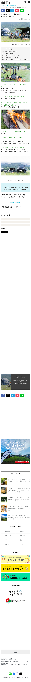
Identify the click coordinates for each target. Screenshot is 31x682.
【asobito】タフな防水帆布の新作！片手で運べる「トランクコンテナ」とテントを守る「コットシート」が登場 (19, 490)
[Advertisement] (15, 304)
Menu (28, 1)
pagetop (15, 652)
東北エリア (23, 531)
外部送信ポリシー (5, 664)
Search (25, 1)
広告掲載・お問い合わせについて (8, 659)
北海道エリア (8, 531)
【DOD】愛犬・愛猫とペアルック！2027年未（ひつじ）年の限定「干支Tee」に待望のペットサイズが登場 (18, 499)
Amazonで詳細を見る (15, 202)
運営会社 (25, 664)
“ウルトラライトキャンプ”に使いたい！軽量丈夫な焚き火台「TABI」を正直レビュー (15, 188)
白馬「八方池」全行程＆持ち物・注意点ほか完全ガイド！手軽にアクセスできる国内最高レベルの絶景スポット (19, 517)
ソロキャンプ (4, 232)
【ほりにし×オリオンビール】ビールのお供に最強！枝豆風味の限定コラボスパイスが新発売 (19, 508)
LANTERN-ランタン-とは (6, 658)
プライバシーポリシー (16, 664)
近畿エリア (8, 540)
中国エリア (23, 540)
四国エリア (8, 544)
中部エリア (23, 536)
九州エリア (23, 544)
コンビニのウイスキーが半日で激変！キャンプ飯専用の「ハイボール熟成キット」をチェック (19, 481)
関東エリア (8, 536)
